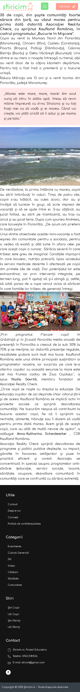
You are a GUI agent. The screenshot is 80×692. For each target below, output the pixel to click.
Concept (13, 517)
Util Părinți (14, 627)
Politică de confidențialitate (24, 523)
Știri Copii (13, 607)
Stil (9, 559)
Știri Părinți (14, 620)
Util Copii (13, 614)
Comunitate (15, 585)
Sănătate (13, 578)
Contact (12, 504)
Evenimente (14, 546)
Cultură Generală (18, 553)
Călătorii (13, 572)
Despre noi (14, 510)
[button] (67, 6)
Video (11, 565)
